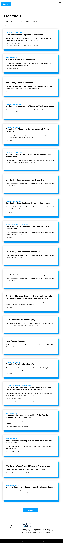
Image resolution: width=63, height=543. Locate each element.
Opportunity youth (21, 401)
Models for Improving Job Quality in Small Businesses (30, 106)
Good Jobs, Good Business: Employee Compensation (29, 275)
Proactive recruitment (25, 385)
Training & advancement (22, 224)
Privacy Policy (26, 541)
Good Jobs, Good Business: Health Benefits (25, 180)
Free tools (17, 43)
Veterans (35, 45)
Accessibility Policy (35, 541)
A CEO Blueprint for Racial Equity (20, 320)
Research (15, 68)
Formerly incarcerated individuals (16, 45)
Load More (30, 510)
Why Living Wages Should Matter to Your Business (28, 466)
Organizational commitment (14, 104)
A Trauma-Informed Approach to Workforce (24, 35)
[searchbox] (31, 25)
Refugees (29, 45)
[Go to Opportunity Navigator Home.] (6, 4)
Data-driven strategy (12, 385)
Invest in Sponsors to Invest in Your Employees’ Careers (30, 487)
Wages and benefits (11, 57)
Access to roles (10, 224)
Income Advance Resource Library (20, 60)
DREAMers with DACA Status (14, 400)
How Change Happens (15, 341)
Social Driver (47, 541)
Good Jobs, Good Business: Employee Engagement (28, 203)
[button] (59, 3)
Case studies (9, 43)
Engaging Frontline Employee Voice (21, 364)
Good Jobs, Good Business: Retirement (23, 252)
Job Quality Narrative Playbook (19, 83)
